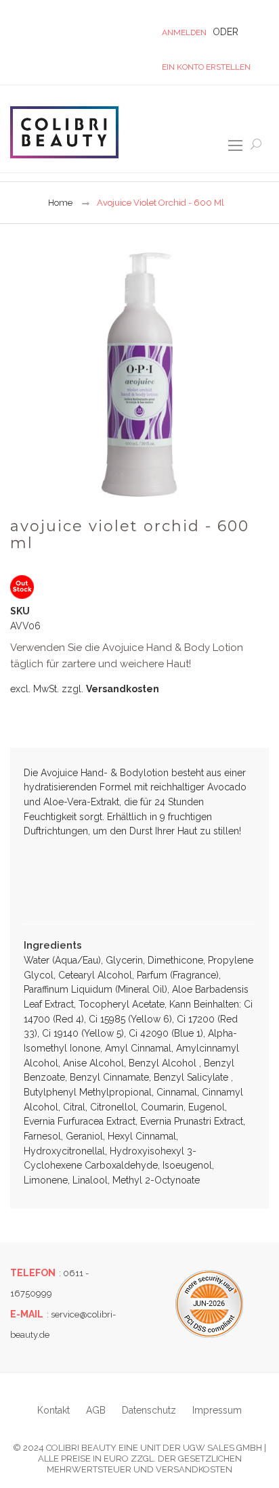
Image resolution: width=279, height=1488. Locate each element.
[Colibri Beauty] (64, 132)
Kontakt (53, 1410)
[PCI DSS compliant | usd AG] (209, 1304)
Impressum (217, 1410)
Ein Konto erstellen (206, 67)
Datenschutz (149, 1410)
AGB (96, 1410)
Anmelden (184, 32)
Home (60, 203)
